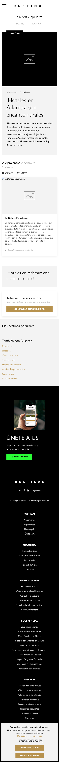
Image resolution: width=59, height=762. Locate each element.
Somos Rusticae (29, 551)
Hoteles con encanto (11, 364)
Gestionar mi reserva (29, 699)
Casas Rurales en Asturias (29, 654)
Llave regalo (29, 529)
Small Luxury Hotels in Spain (29, 663)
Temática (36, 24)
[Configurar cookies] (4, 5)
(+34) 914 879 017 (19, 500)
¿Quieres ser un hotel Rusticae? (30, 591)
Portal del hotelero (29, 586)
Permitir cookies (29, 755)
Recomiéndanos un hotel (29, 631)
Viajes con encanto (10, 355)
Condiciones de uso (30, 713)
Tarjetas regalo (8, 360)
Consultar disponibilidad (29, 309)
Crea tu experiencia (29, 626)
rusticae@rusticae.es (40, 500)
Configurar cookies (30, 741)
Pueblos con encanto (29, 645)
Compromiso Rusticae (29, 555)
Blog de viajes (29, 560)
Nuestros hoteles (10, 378)
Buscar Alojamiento (31, 17)
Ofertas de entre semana (29, 690)
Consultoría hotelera (29, 595)
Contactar (29, 569)
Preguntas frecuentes (29, 708)
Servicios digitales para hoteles (29, 605)
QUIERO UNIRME (19, 456)
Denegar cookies (30, 747)
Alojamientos (11, 92)
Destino (20, 24)
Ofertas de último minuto (29, 685)
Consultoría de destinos (29, 600)
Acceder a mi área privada (29, 704)
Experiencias (7, 346)
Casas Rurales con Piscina (29, 636)
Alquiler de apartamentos (13, 369)
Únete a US (29, 533)
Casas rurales (8, 373)
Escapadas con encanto (29, 668)
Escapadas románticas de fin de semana (29, 650)
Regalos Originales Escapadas (29, 659)
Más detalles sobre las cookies (29, 736)
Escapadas (6, 350)
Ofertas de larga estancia (29, 695)
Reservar (8, 173)
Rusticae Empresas (29, 609)
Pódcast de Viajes (29, 564)
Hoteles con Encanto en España (29, 640)
